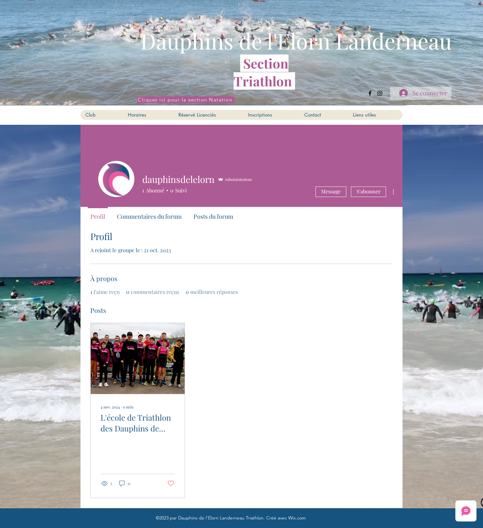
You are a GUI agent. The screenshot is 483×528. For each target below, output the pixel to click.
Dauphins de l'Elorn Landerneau (296, 40)
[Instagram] (380, 93)
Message (331, 191)
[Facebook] (370, 93)
